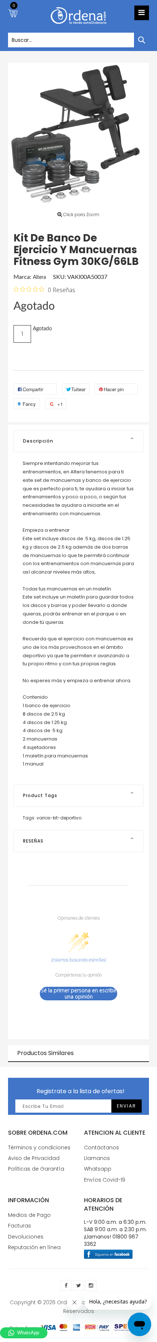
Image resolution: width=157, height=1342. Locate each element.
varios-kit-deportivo (59, 818)
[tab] (78, 441)
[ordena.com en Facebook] (66, 1285)
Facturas (19, 1225)
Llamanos (97, 1158)
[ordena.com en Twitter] (78, 1285)
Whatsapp (97, 1168)
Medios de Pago (29, 1215)
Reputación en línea (34, 1247)
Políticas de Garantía (36, 1168)
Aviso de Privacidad (34, 1158)
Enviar (126, 1106)
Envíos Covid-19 (104, 1179)
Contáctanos (101, 1147)
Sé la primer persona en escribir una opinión (78, 993)
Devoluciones (25, 1236)
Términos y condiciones (39, 1147)
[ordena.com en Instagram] (90, 1285)
